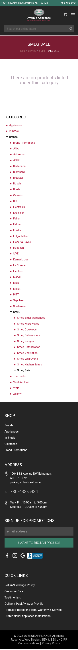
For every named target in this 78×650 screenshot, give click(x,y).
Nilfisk (16, 288)
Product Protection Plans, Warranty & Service (33, 610)
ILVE (16, 253)
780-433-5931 (69, 3)
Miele (16, 282)
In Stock (14, 131)
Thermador (19, 376)
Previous (8, 642)
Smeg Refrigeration (28, 347)
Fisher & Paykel (22, 242)
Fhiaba (17, 230)
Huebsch (18, 247)
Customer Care (14, 591)
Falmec (17, 224)
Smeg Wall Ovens (27, 358)
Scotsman (19, 306)
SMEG (16, 312)
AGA (16, 148)
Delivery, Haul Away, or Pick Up (24, 603)
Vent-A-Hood (21, 382)
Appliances (15, 125)
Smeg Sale (23, 370)
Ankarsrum (19, 154)
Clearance (11, 444)
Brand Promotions (24, 142)
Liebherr (18, 271)
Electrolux (19, 207)
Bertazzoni (19, 166)
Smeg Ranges (25, 341)
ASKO (16, 160)
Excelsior (18, 212)
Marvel (17, 277)
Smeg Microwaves (28, 323)
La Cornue (19, 265)
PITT (16, 294)
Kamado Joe (20, 259)
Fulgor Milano (21, 236)
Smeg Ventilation (27, 353)
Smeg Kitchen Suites (29, 364)
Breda (16, 189)
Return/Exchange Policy (20, 585)
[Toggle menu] (73, 14)
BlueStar (18, 177)
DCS (15, 201)
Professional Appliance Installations (28, 616)
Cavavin (17, 195)
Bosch (17, 183)
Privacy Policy (51, 643)
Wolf (16, 388)
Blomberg (19, 172)
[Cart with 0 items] (65, 15)
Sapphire (18, 300)
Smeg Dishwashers (28, 335)
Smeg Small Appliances (31, 317)
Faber (16, 218)
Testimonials (13, 597)
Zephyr (17, 393)
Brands (13, 137)
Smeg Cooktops (27, 329)
